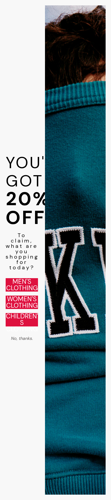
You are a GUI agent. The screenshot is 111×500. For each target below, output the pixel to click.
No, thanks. (22, 338)
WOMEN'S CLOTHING (22, 302)
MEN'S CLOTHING (22, 285)
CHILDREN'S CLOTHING (22, 319)
